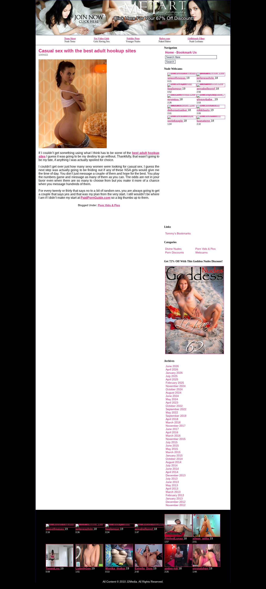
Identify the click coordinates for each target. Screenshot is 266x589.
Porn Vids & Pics (109, 205)
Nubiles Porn (133, 38)
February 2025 (175, 382)
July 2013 (172, 478)
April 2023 (172, 402)
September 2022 (176, 409)
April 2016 (172, 432)
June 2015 (172, 445)
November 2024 (176, 386)
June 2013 (172, 482)
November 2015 (176, 438)
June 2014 (172, 468)
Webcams (201, 252)
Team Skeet (70, 38)
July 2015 (172, 442)
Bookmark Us (186, 52)
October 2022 (174, 405)
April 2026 (172, 369)
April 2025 (172, 379)
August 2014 (173, 462)
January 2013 (174, 498)
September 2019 (176, 415)
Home (169, 52)
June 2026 (172, 366)
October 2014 (174, 458)
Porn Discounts (174, 252)
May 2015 (172, 448)
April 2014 (172, 472)
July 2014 (172, 465)
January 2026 (174, 372)
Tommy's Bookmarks (178, 233)
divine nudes (173, 248)
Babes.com (164, 38)
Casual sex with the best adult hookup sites (87, 50)
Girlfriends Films (196, 38)
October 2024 (174, 389)
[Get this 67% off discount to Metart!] (133, 34)
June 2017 (172, 429)
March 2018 (173, 422)
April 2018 (172, 419)
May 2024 (172, 399)
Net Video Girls (101, 38)
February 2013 (175, 495)
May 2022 (172, 412)
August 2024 (173, 392)
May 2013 (172, 485)
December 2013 (176, 475)
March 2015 (173, 452)
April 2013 (172, 488)
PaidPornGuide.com (95, 197)
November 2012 (176, 505)
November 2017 (176, 425)
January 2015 (174, 455)
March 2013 (173, 491)
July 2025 (172, 376)
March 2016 (173, 435)
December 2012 (176, 501)
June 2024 (172, 395)
